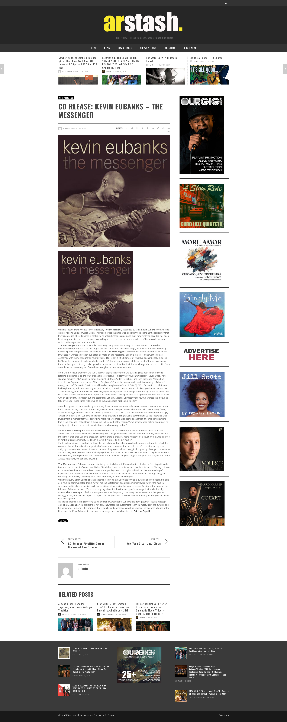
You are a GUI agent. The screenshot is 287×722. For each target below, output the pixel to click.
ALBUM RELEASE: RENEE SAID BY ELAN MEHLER (89, 650)
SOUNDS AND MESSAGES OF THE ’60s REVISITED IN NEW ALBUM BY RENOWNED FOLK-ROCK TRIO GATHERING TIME (76, 62)
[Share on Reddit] (163, 128)
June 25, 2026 (152, 617)
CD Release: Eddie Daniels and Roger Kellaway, (206, 59)
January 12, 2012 (119, 65)
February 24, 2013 (78, 128)
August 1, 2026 (184, 681)
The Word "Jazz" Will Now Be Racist (118, 59)
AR (176, 681)
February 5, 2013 (163, 61)
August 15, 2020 (76, 71)
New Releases (66, 97)
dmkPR (65, 71)
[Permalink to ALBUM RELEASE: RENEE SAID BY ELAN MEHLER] (64, 652)
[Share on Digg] (168, 128)
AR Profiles (67, 614)
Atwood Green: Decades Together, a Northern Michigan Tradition (75, 607)
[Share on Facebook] (127, 128)
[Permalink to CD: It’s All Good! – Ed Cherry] (165, 75)
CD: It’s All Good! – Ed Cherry (162, 58)
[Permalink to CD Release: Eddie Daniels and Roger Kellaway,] (209, 76)
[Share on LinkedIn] (153, 128)
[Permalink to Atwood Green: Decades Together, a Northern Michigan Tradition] (75, 624)
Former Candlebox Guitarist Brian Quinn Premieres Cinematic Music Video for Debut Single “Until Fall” (151, 609)
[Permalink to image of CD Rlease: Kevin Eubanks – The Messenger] (114, 190)
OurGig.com (109, 715)
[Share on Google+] (137, 128)
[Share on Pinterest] (142, 128)
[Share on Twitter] (132, 128)
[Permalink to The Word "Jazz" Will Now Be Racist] (121, 76)
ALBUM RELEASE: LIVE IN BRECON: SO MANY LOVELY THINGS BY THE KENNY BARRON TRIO (89, 688)
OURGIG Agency (107, 614)
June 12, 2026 (83, 694)
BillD (196, 65)
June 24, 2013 (204, 65)
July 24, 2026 (120, 614)
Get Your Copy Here (143, 511)
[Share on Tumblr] (148, 128)
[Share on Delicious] (158, 128)
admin (108, 65)
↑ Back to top (223, 715)
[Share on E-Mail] (168, 131)
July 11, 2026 (83, 654)
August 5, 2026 (79, 614)
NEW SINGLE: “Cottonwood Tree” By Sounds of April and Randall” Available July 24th (113, 607)
